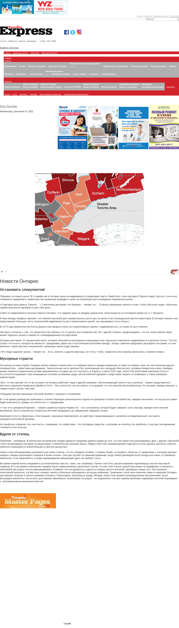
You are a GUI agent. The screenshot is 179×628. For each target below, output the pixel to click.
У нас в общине (80, 74)
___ (47, 74)
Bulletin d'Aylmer (9, 47)
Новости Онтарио (12, 87)
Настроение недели (54, 71)
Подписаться (7, 577)
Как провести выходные (153, 87)
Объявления (7, 586)
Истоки (22, 66)
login (165, 16)
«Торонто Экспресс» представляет (85, 63)
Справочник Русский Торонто (76, 94)
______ (73, 66)
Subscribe (35, 53)
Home (139, 16)
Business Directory (50, 53)
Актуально (94, 74)
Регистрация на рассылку (50, 94)
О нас (14, 94)
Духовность (21, 74)
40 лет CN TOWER (73, 87)
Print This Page (8, 106)
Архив (7, 94)
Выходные (147, 84)
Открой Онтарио (108, 74)
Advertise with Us (20, 53)
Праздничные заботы (60, 74)
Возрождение (11, 66)
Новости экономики (128, 87)
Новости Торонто (91, 84)
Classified (170, 87)
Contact (148, 16)
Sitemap (157, 16)
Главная (8, 58)
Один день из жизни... (57, 66)
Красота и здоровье (37, 66)
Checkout (174, 16)
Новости (8, 81)
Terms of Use (3, 626)
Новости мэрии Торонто (51, 87)
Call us (7, 53)
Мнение (172, 66)
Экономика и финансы (129, 84)
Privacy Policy (11, 626)
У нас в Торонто (36, 74)
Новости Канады (30, 84)
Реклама (33, 94)
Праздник (9, 74)
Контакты (24, 94)
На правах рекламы (139, 66)
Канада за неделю (159, 66)
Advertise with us (10, 609)
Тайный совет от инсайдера (115, 66)
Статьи (8, 61)
